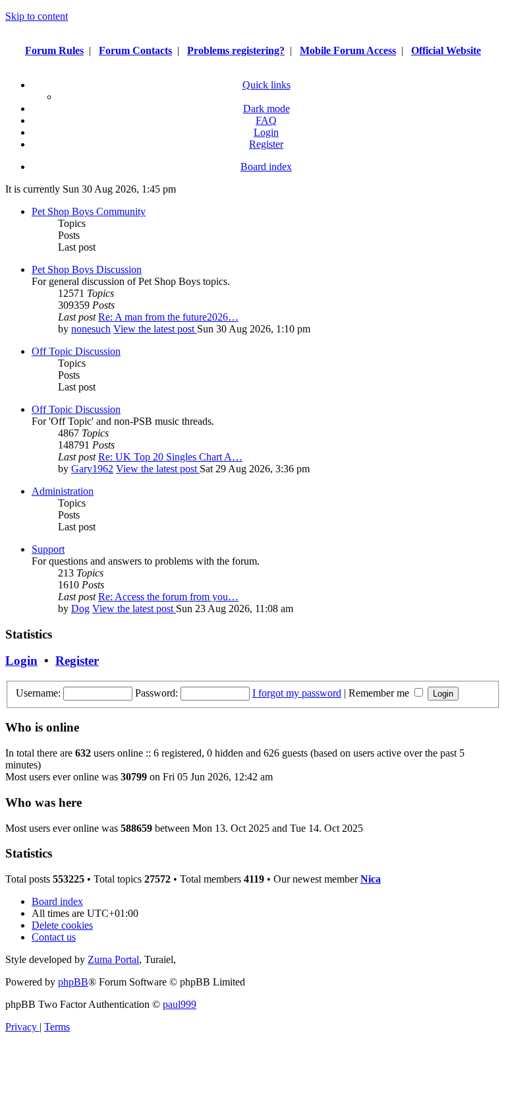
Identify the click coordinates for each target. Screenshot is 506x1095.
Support (48, 549)
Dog (80, 608)
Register (77, 661)
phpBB (73, 981)
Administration (63, 491)
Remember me (380, 693)
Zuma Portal (113, 959)
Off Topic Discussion (76, 351)
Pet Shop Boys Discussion (87, 269)
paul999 (179, 1004)
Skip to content (36, 16)
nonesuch (91, 328)
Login (21, 661)
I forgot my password (296, 693)
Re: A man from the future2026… (168, 317)
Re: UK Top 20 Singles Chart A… (170, 456)
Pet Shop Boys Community (89, 211)
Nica (370, 879)
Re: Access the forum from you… (168, 596)
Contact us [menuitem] (54, 937)
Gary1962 (92, 468)
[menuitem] (266, 120)
